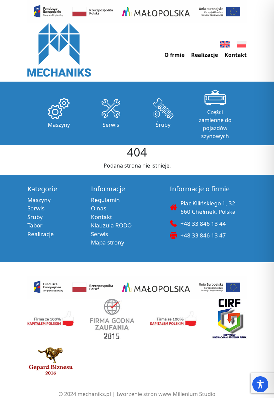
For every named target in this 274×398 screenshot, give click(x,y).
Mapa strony (107, 242)
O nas (98, 208)
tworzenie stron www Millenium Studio (166, 394)
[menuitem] (225, 44)
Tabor (34, 225)
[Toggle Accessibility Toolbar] (260, 384)
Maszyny (59, 124)
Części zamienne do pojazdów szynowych (215, 124)
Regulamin (105, 200)
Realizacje (204, 55)
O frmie (174, 55)
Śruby (163, 124)
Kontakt (236, 55)
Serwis (111, 124)
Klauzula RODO (111, 225)
